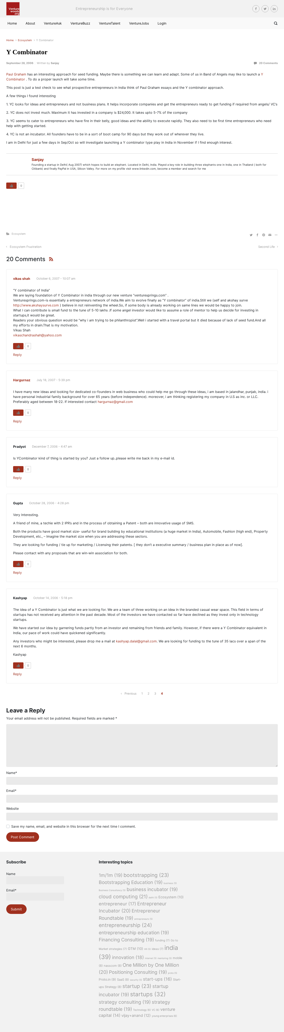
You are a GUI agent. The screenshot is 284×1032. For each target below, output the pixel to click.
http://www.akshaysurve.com (36, 305)
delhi (153, 897)
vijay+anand (136, 1015)
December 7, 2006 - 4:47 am (52, 446)
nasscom (113, 966)
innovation (128, 957)
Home (10, 40)
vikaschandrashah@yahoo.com (37, 335)
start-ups (157, 979)
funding (162, 940)
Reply (17, 355)
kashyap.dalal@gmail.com (136, 641)
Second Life (266, 246)
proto (172, 973)
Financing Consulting (126, 939)
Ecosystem (25, 40)
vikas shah (21, 279)
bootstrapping (146, 875)
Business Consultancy (112, 890)
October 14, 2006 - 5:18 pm (53, 598)
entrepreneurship (125, 925)
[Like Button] (11, 186)
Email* (11, 890)
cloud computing (123, 897)
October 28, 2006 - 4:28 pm (49, 503)
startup (136, 986)
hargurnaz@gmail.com (115, 402)
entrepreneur (117, 903)
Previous (131, 693)
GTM (135, 949)
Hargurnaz (21, 380)
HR (147, 949)
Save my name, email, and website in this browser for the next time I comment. (73, 826)
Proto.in (107, 979)
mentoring (165, 958)
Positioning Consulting (138, 972)
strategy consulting (125, 1002)
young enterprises (164, 1015)
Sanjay (55, 63)
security (136, 980)
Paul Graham (16, 74)
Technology (142, 1009)
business (170, 883)
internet (151, 958)
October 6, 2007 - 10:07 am (55, 278)
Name (11, 773)
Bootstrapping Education (131, 882)
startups (148, 994)
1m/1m (110, 875)
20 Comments (268, 63)
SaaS (123, 979)
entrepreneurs (143, 919)
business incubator (152, 889)
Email (11, 791)
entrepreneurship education (134, 932)
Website (12, 808)
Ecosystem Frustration (25, 246)
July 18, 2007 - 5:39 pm (53, 380)
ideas (157, 949)
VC (155, 1009)
